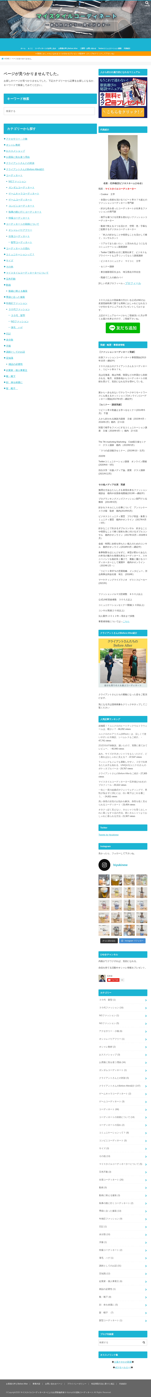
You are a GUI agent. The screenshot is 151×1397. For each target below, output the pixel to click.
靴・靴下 (10, 376)
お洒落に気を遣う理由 (18, 157)
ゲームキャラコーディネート (24, 193)
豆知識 (9, 358)
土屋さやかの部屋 (123, 1362)
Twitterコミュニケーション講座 (110, 48)
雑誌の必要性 (16, 364)
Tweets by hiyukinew (109, 835)
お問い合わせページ (53, 1384)
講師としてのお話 (15, 352)
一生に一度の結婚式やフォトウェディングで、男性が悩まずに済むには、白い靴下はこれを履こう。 (123, 793)
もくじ (30, 48)
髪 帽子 (12, 388)
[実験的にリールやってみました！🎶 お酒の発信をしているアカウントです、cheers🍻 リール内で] (116, 880)
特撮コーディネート (19, 218)
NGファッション (17, 181)
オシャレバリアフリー (20, 230)
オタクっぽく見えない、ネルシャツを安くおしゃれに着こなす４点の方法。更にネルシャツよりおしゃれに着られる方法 (123, 812)
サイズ (9, 260)
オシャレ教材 (13, 145)
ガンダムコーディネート (22, 187)
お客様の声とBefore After (68, 48)
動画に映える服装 (18, 291)
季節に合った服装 (15, 297)
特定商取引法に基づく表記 (102, 1384)
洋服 (8, 345)
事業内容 (36, 1384)
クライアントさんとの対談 (20, 163)
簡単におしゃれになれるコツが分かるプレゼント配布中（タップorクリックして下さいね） (76, 53)
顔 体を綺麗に (14, 382)
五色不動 (10, 278)
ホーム (23, 48)
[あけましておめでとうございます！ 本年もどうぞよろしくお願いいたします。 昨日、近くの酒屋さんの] (104, 892)
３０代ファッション (19, 309)
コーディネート (14, 175)
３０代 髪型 (18, 315)
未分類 (9, 339)
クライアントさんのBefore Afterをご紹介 (119, 773)
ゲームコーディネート (20, 199)
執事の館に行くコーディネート (25, 212)
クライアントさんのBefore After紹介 (25, 169)
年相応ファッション (16, 303)
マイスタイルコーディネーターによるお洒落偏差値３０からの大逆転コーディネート (56, 1392)
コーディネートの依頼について (22, 224)
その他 (9, 266)
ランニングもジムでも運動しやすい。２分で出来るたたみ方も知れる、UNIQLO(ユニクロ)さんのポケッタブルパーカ (123, 765)
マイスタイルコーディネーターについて (27, 272)
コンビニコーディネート (22, 205)
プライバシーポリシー (76, 1384)
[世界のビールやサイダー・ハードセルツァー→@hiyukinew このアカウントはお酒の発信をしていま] (104, 880)
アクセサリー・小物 (16, 138)
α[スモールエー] (123, 1367)
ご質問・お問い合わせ (88, 48)
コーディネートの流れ (18, 248)
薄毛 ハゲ (17, 327)
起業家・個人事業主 (16, 370)
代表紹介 (127, 48)
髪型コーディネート (21, 242)
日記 (8, 333)
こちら (126, 621)
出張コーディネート (19, 236)
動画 (8, 285)
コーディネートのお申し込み (45, 48)
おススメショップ (15, 151)
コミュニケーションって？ (20, 254)
